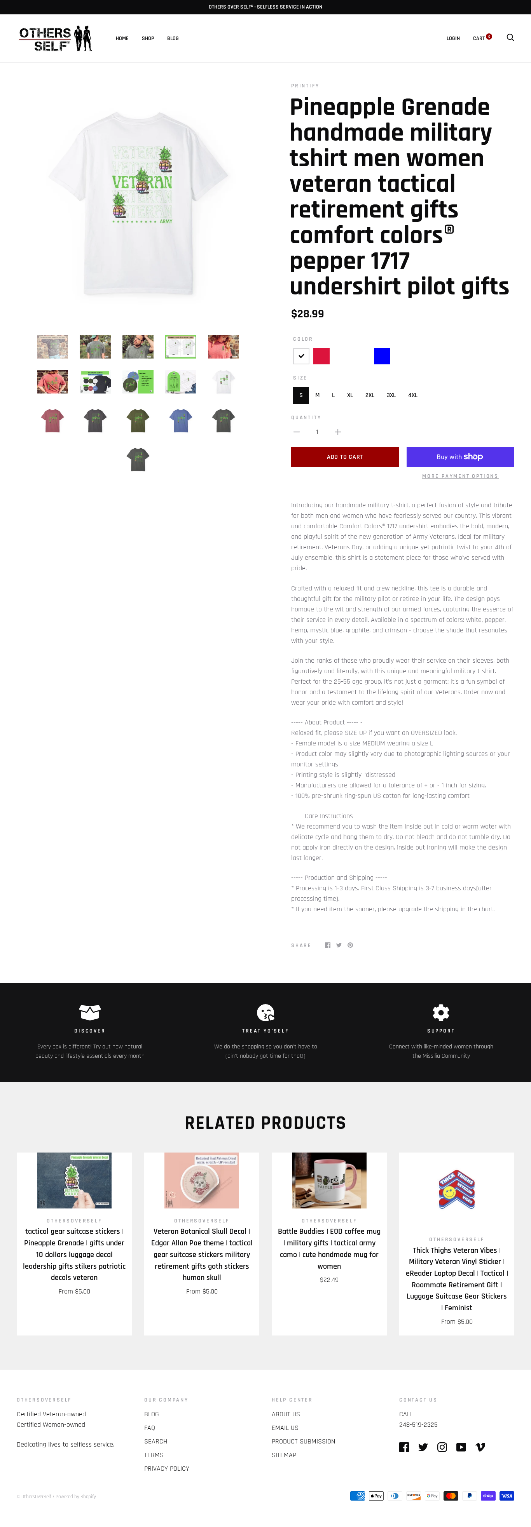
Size (300, 377)
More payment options (460, 476)
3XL (391, 395)
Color (303, 339)
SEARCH (155, 1441)
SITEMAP (284, 1454)
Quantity (306, 417)
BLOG (173, 38)
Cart (481, 38)
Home (122, 38)
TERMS (154, 1454)
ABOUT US (286, 1414)
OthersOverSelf (74, 1220)
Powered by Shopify (76, 1497)
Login (453, 38)
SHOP (148, 38)
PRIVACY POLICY (166, 1468)
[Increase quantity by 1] (337, 432)
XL (350, 395)
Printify (305, 85)
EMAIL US (285, 1427)
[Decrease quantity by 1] (296, 432)
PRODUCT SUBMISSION (303, 1441)
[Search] (510, 38)
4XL (412, 395)
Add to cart (345, 457)
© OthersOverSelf (34, 1497)
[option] (138, 203)
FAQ (149, 1427)
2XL (369, 395)
